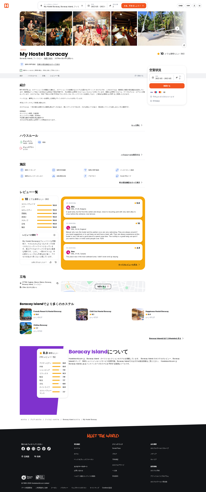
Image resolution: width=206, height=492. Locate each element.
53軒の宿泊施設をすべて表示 (48, 64)
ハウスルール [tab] (32, 76)
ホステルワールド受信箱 (159, 482)
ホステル (23, 50)
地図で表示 (48, 58)
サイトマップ (94, 488)
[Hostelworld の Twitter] (28, 448)
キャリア (154, 459)
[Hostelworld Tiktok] (49, 448)
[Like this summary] (50, 262)
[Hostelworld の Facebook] (23, 448)
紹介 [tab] (21, 76)
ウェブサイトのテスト (79, 488)
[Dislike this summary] (56, 262)
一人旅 (114, 470)
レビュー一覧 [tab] (54, 76)
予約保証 (115, 459)
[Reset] (82, 5)
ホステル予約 (155, 470)
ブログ (114, 454)
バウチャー (64, 488)
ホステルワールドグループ (160, 448)
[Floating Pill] (177, 28)
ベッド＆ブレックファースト (84, 459)
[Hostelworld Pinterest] (43, 448)
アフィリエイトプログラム (160, 476)
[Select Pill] (194, 6)
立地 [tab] (43, 76)
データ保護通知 (26, 488)
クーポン (54, 488)
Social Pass (116, 448)
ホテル (76, 454)
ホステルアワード (118, 465)
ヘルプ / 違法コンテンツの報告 (84, 476)
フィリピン (37, 58)
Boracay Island (26, 58)
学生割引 (115, 476)
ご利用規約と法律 (42, 488)
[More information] (54, 235)
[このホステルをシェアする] (184, 45)
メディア (154, 454)
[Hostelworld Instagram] (33, 448)
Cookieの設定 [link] (107, 488)
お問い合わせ (78, 470)
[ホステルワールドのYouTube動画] (38, 448)
